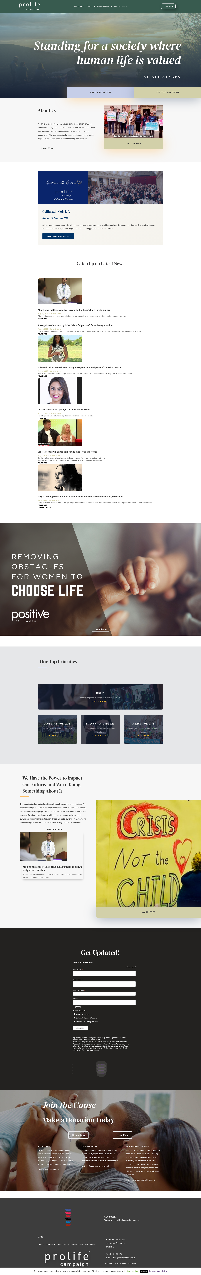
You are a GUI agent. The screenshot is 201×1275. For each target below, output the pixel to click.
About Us (78, 6)
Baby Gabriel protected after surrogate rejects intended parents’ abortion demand (80, 367)
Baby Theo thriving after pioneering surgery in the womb (67, 451)
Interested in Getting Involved (87, 1022)
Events (89, 6)
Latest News (50, 1244)
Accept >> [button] (144, 1271)
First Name (78, 969)
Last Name (78, 980)
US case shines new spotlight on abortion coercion (64, 409)
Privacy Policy (90, 1244)
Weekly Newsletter (83, 1014)
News (59, 314)
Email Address (79, 990)
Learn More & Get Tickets (58, 236)
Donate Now (78, 1135)
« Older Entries (44, 508)
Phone (75, 998)
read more (42, 318)
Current (52, 314)
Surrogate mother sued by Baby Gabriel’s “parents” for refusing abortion (75, 325)
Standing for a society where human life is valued (107, 53)
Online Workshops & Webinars (87, 1018)
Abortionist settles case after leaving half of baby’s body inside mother (74, 310)
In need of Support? (75, 1244)
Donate (168, 6)
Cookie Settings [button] (133, 1271)
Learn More (47, 148)
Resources (62, 1244)
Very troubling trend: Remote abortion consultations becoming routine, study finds (81, 496)
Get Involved (119, 6)
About (41, 1244)
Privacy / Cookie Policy (158, 1271)
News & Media (103, 6)
